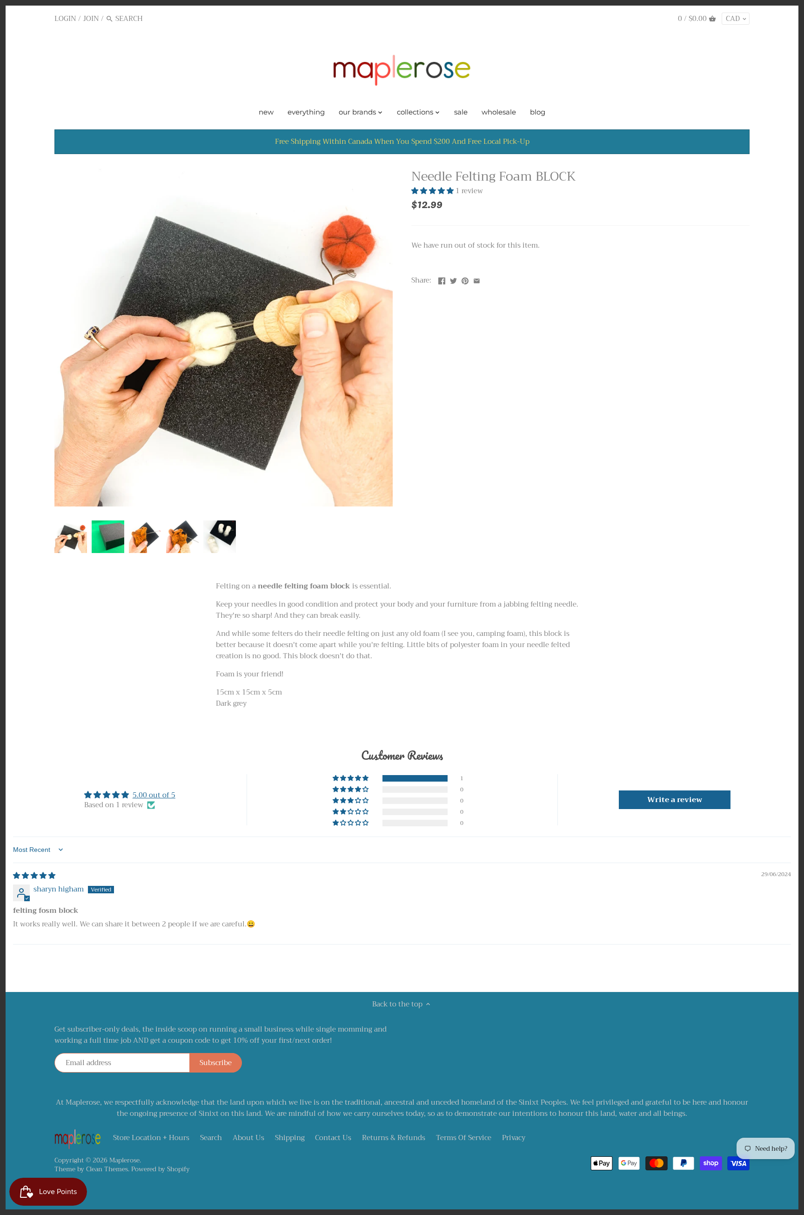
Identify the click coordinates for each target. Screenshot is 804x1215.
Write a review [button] (674, 799)
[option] (70, 536)
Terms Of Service (463, 1138)
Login (65, 19)
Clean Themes (107, 1169)
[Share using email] (476, 279)
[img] (34, 876)
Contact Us (333, 1138)
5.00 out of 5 (154, 795)
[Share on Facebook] (441, 279)
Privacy (513, 1138)
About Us (248, 1138)
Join (91, 19)
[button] (433, 191)
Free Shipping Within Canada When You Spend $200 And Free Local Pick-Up (402, 141)
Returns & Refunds (393, 1138)
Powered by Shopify (160, 1169)
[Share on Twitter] (453, 279)
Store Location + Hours (151, 1138)
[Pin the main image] (465, 279)
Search (211, 1138)
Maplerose (124, 1160)
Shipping (290, 1138)
